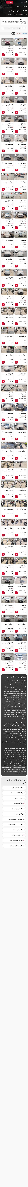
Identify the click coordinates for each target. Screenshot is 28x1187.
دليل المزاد (9, 14)
